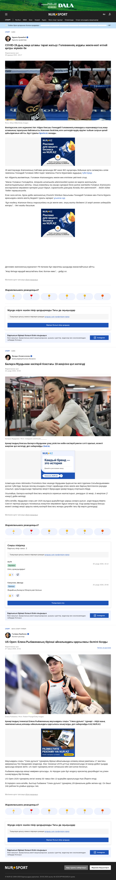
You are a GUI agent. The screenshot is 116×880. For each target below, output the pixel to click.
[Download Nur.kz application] (58, 5)
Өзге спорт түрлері (56, 20)
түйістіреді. (87, 173)
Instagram (101, 338)
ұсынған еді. (60, 198)
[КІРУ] (110, 14)
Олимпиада (69, 20)
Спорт (8, 20)
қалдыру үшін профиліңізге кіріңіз (57, 317)
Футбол (18, 20)
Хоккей (37, 20)
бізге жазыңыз (32, 280)
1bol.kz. (46, 446)
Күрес (44, 20)
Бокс (30, 20)
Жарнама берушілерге (100, 868)
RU (104, 14)
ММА (25, 20)
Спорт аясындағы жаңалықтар (87, 20)
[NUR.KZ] (58, 14)
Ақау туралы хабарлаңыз (76, 868)
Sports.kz (43, 133)
